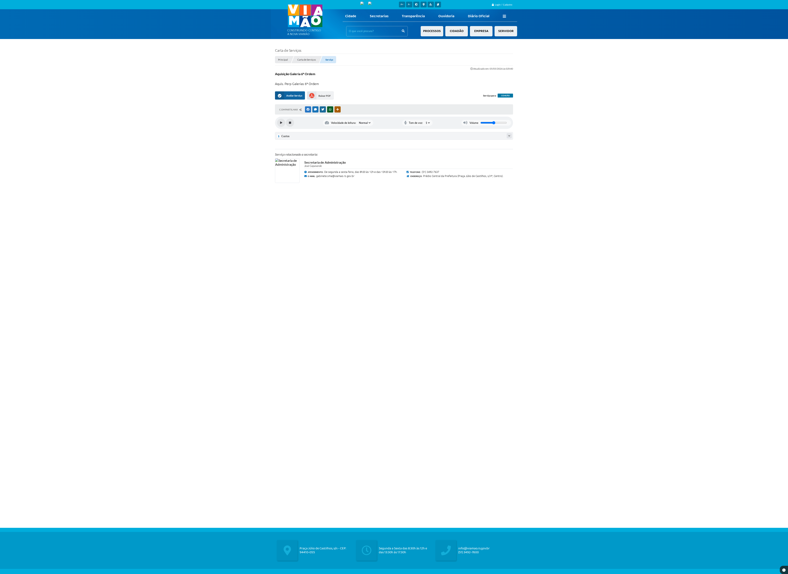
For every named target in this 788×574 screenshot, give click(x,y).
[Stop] (290, 123)
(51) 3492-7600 (468, 552)
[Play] (281, 123)
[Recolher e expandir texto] (509, 135)
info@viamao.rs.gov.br (474, 548)
